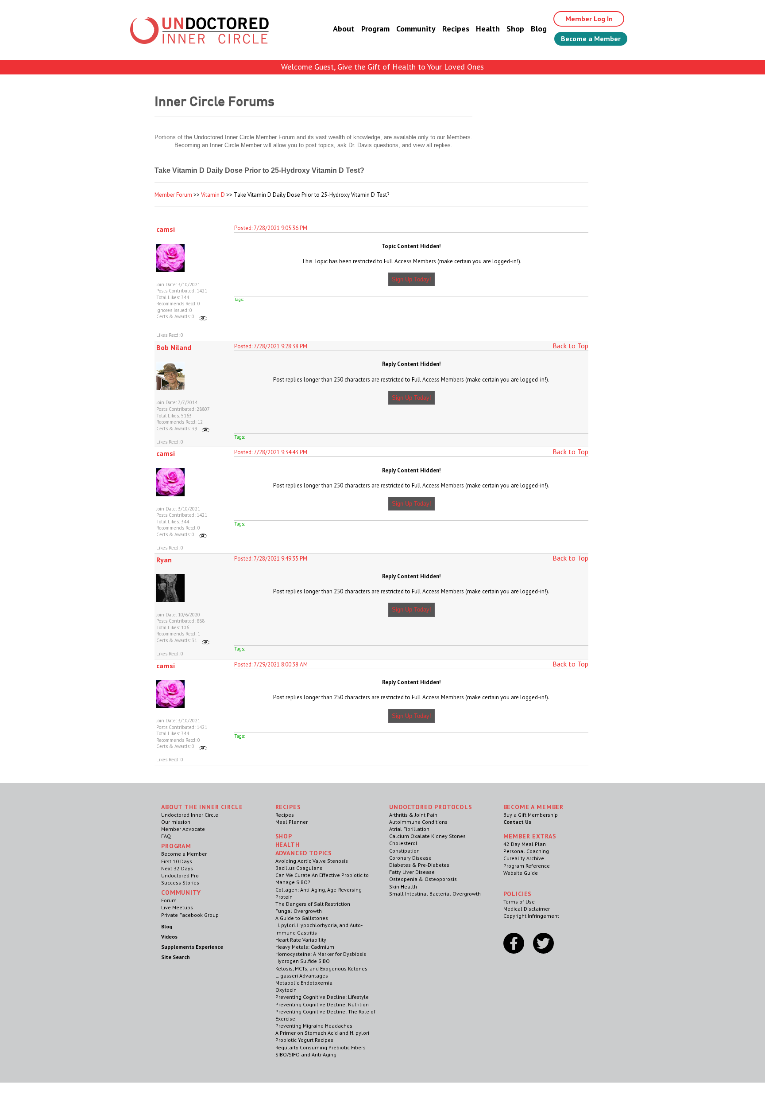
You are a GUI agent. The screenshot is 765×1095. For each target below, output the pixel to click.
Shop (515, 28)
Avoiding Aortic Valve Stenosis (311, 860)
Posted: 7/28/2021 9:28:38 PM (270, 346)
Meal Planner (291, 821)
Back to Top (570, 345)
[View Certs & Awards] (203, 316)
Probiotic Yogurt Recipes (304, 1040)
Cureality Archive (523, 858)
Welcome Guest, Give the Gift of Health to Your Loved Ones (382, 67)
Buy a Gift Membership (530, 814)
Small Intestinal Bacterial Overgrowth (435, 893)
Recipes (455, 28)
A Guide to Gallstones (301, 918)
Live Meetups (177, 907)
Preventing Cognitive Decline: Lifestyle (322, 997)
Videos (169, 936)
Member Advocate (183, 829)
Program (375, 28)
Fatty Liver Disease (412, 872)
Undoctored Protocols (430, 807)
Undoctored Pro (180, 875)
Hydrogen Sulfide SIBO (302, 961)
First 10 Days (176, 861)
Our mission (175, 821)
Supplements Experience (192, 946)
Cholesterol (403, 843)
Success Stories (180, 882)
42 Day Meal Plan (524, 844)
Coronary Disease (410, 857)
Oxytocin (286, 989)
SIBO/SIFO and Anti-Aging (305, 1054)
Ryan (164, 559)
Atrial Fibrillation (409, 829)
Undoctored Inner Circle (189, 814)
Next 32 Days (177, 868)
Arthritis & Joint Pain (413, 814)
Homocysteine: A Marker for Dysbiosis (320, 954)
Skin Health (403, 886)
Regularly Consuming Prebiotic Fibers (320, 1047)
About (344, 28)
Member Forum (173, 195)
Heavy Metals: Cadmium (304, 946)
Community (416, 28)
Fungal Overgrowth (298, 911)
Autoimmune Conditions (418, 821)
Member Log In (589, 18)
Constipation (404, 850)
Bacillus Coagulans (298, 868)
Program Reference (526, 865)
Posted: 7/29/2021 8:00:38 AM (271, 664)
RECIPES (288, 807)
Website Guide (520, 872)
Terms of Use (519, 901)
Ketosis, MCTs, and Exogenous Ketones (321, 968)
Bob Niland (173, 347)
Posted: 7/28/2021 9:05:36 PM (270, 228)
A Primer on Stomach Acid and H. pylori (322, 1032)
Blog (539, 28)
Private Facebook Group (190, 915)
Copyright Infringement (531, 915)
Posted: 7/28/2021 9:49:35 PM (270, 558)
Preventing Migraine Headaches (313, 1025)
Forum (169, 900)
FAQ (166, 836)
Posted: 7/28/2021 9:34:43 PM (270, 452)
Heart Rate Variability (300, 939)
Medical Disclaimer (526, 908)
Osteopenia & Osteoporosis (423, 879)
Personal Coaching (526, 851)
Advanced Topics (303, 853)
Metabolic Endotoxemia (303, 982)
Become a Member (591, 38)
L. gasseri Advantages (301, 975)
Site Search (175, 957)
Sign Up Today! (411, 279)
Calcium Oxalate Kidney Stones (427, 836)
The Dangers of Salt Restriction (312, 903)
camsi (165, 229)
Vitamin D (213, 195)
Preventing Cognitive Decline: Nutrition (322, 1004)
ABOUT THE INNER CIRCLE (202, 807)
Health (488, 28)
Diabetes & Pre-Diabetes (419, 864)
